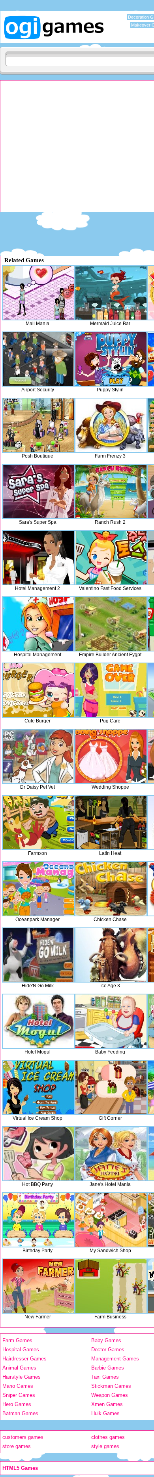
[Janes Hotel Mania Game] (111, 1153)
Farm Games (17, 1340)
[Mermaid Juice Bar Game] (111, 292)
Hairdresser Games (24, 1359)
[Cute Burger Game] (38, 690)
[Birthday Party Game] (38, 1219)
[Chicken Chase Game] (111, 888)
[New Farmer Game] (38, 1286)
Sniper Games (18, 1395)
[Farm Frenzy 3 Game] (111, 425)
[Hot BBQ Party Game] (38, 1153)
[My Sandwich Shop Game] (111, 1219)
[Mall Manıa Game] (38, 292)
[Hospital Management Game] (38, 623)
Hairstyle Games (21, 1377)
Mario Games (17, 1386)
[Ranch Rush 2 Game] (111, 491)
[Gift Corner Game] (111, 1087)
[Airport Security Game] (38, 359)
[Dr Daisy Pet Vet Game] (38, 756)
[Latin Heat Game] (111, 822)
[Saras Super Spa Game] (38, 491)
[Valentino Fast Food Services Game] (111, 557)
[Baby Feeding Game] (111, 1021)
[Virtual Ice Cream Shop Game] (38, 1087)
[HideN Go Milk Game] (38, 955)
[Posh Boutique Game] (38, 425)
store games (16, 1446)
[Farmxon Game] (38, 822)
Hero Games (16, 1404)
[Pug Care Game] (111, 690)
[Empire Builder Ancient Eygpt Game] (111, 623)
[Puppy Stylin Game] (111, 359)
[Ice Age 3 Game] (111, 955)
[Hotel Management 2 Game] (38, 557)
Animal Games (19, 1368)
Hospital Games (20, 1349)
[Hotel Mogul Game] (38, 1021)
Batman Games (20, 1413)
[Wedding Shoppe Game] (111, 756)
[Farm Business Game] (111, 1286)
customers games (22, 1437)
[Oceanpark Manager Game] (38, 888)
